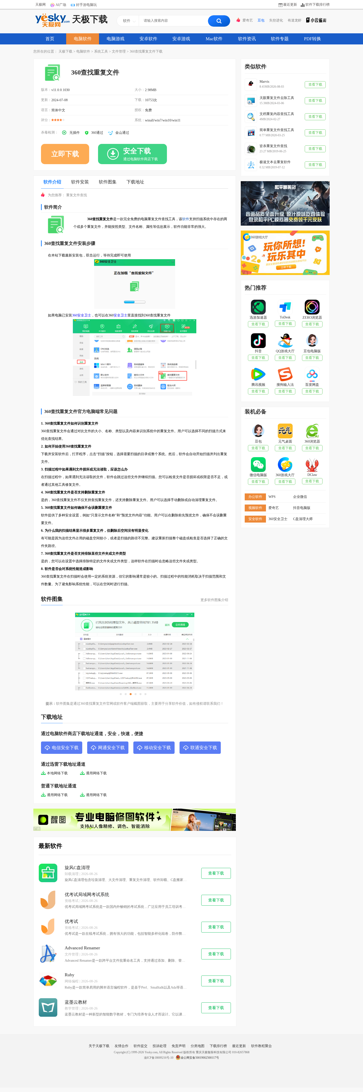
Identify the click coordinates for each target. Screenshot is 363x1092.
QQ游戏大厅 (285, 351)
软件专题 (280, 38)
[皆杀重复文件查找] (251, 149)
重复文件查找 (76, 195)
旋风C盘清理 (77, 867)
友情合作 (121, 1046)
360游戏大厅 (285, 475)
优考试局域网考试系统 (87, 894)
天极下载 (90, 19)
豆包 (261, 20)
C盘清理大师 (303, 519)
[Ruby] (48, 981)
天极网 (40, 4)
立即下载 (65, 154)
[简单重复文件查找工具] (251, 133)
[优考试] (48, 927)
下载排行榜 (218, 1046)
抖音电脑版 (301, 508)
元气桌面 (285, 441)
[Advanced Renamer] (48, 954)
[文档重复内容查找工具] (251, 117)
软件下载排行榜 (317, 4)
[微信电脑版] (258, 465)
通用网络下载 (96, 773)
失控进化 (276, 20)
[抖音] (258, 341)
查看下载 (216, 873)
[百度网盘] (312, 375)
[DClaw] (312, 465)
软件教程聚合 (261, 1046)
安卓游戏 (181, 38)
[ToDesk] (285, 307)
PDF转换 (312, 38)
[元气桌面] (285, 431)
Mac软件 (214, 38)
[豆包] (258, 431)
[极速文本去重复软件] (251, 165)
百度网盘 (312, 385)
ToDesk (285, 317)
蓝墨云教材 (76, 1002)
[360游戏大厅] (285, 465)
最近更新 (290, 4)
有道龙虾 (295, 20)
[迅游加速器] (258, 307)
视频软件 (255, 508)
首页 (49, 38)
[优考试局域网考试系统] (48, 900)
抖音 (258, 351)
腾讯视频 (258, 385)
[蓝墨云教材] (48, 1008)
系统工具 (101, 51)
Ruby (69, 974)
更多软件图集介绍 (214, 600)
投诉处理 (159, 1046)
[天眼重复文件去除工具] (251, 101)
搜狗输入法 (285, 385)
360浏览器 (312, 441)
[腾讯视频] (258, 375)
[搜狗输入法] (285, 375)
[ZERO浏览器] (312, 307)
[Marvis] (251, 84)
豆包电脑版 (312, 351)
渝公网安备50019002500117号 (200, 1057)
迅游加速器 (258, 317)
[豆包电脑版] (312, 341)
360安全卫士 (81, 315)
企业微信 (300, 497)
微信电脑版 (258, 475)
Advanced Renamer (82, 947)
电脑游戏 (115, 38)
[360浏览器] (312, 431)
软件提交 (140, 1046)
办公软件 (255, 497)
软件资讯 (247, 38)
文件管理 (119, 51)
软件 (185, 219)
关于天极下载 (99, 1046)
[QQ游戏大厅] (285, 341)
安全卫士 (120, 315)
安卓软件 (148, 38)
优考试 (71, 921)
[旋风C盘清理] (48, 873)
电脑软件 (83, 38)
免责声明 (178, 1046)
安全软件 (255, 519)
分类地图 (197, 1046)
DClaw (312, 475)
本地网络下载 (57, 773)
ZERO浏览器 (312, 317)
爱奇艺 (247, 20)
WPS (272, 497)
